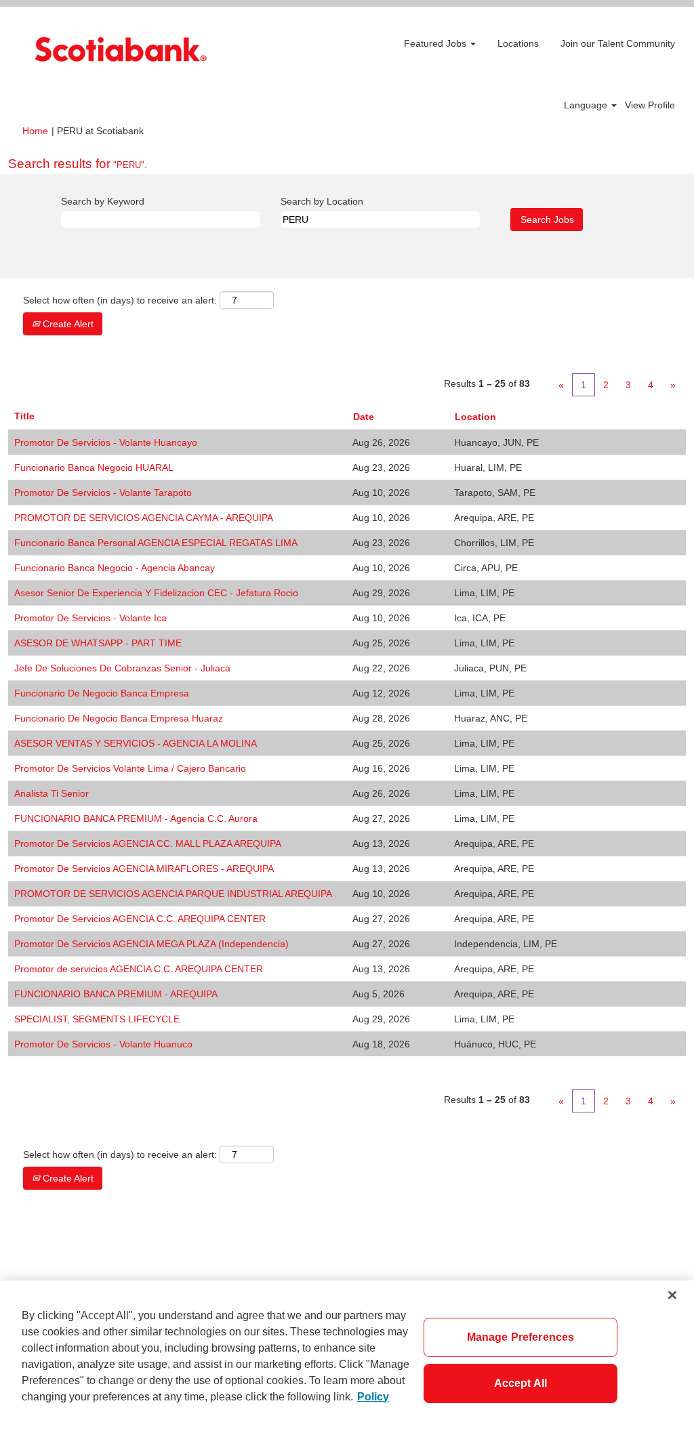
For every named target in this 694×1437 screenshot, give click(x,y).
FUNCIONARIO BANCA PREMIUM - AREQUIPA (116, 993)
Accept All (521, 1383)
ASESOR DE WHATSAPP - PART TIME (98, 643)
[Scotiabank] (120, 49)
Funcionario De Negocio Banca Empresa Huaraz (118, 718)
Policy (373, 1396)
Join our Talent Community (617, 43)
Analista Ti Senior (51, 793)
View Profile (650, 105)
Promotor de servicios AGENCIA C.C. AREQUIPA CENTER (138, 968)
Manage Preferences (521, 1337)
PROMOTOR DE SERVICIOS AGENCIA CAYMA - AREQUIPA (143, 517)
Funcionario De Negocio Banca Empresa (101, 693)
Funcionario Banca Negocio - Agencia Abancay (114, 567)
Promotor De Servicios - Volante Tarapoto (103, 492)
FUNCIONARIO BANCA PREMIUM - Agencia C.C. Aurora (136, 818)
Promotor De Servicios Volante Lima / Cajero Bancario (130, 768)
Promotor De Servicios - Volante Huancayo (105, 442)
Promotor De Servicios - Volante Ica (90, 617)
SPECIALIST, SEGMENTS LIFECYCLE (97, 1019)
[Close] (672, 1295)
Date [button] (363, 416)
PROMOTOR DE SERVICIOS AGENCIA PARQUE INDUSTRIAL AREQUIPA (173, 893)
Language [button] (587, 105)
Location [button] (475, 416)
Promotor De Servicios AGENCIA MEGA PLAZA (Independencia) (151, 943)
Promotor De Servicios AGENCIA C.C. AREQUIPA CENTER (140, 918)
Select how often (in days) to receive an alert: (120, 300)
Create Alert (67, 323)
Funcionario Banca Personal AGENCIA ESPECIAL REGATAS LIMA (156, 542)
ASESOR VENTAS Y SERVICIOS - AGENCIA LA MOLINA (135, 743)
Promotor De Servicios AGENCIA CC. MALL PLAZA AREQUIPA (147, 843)
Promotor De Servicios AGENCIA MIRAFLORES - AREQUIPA (144, 868)
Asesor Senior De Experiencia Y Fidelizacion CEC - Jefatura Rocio (156, 592)
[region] (347, 1358)
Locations (518, 43)
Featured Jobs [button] (436, 43)
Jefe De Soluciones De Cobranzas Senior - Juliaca (122, 668)
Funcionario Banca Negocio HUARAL (94, 467)
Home (35, 130)
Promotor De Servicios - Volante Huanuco (103, 1044)
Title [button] (24, 416)
